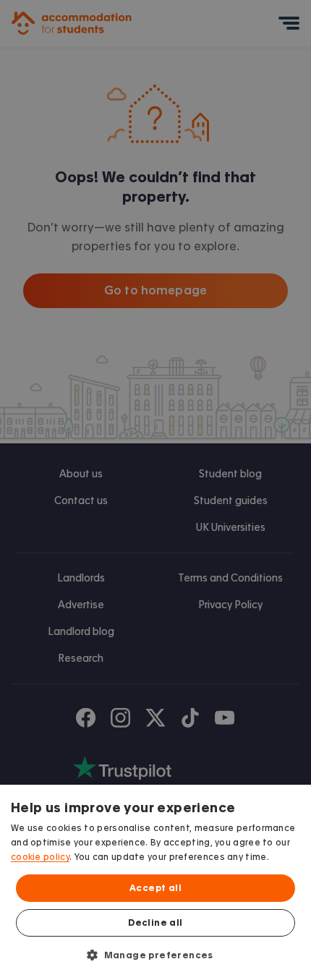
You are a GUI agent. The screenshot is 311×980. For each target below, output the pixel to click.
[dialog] (155, 882)
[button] (155, 954)
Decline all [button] (155, 923)
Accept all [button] (155, 888)
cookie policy (40, 857)
